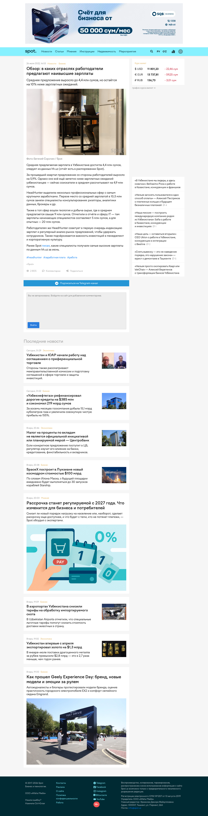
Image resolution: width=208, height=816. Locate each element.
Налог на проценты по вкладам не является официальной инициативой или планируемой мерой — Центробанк (57, 436)
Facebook (101, 787)
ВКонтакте (101, 795)
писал (46, 245)
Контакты (61, 783)
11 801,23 (153, 68)
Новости (46, 51)
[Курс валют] (173, 51)
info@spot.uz (134, 808)
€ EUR (139, 74)
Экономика (48, 350)
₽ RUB (139, 80)
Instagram (101, 791)
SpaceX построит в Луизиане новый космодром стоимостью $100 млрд (54, 471)
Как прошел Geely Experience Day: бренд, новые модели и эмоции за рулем (73, 679)
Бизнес (46, 391)
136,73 (151, 80)
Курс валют (140, 63)
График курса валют (143, 88)
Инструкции (87, 51)
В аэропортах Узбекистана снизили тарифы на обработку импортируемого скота (57, 610)
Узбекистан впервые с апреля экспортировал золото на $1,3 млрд (54, 645)
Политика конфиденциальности (67, 797)
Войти (33, 325)
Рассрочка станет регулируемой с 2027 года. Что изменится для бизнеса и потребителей (75, 505)
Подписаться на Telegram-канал (78, 283)
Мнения (72, 51)
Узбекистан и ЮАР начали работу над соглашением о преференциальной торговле (56, 359)
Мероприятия (127, 51)
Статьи (59, 51)
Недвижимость (107, 51)
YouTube (100, 799)
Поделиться (76, 271)
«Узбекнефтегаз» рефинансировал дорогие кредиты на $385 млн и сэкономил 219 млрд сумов (53, 399)
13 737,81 (153, 74)
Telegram (100, 783)
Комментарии (52, 271)
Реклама (60, 787)
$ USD (139, 68)
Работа (59, 802)
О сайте (60, 791)
